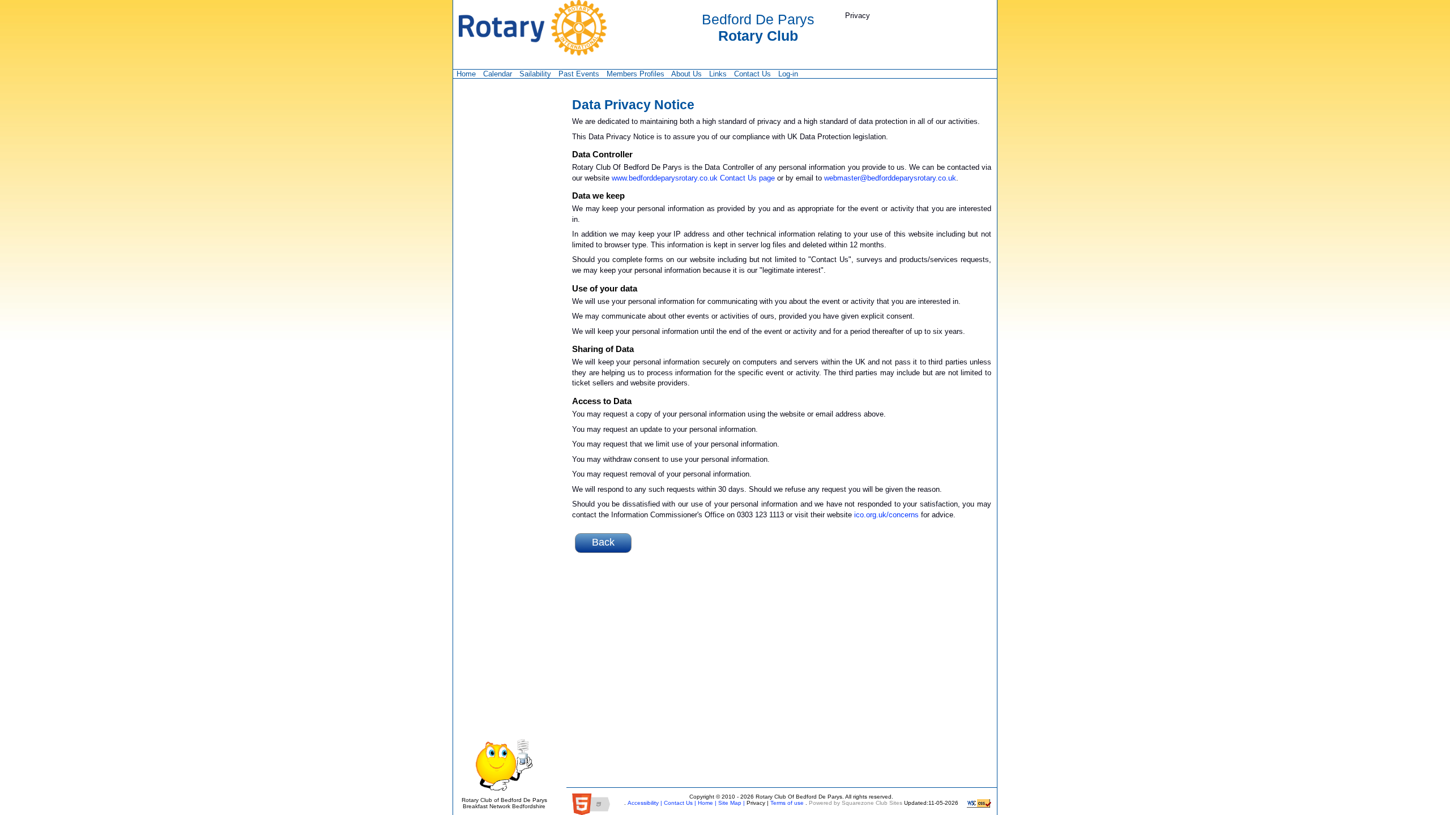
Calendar (497, 74)
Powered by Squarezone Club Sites (855, 803)
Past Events (578, 74)
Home (466, 74)
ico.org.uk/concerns (886, 515)
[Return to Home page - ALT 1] (533, 27)
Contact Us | (679, 803)
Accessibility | (644, 803)
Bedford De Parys (758, 27)
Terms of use (786, 803)
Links (718, 74)
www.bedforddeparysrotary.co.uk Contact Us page (693, 178)
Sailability (535, 74)
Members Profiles (635, 74)
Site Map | (731, 803)
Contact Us (752, 74)
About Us (686, 74)
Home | (706, 803)
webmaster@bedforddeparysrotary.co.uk (890, 178)
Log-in (788, 74)
